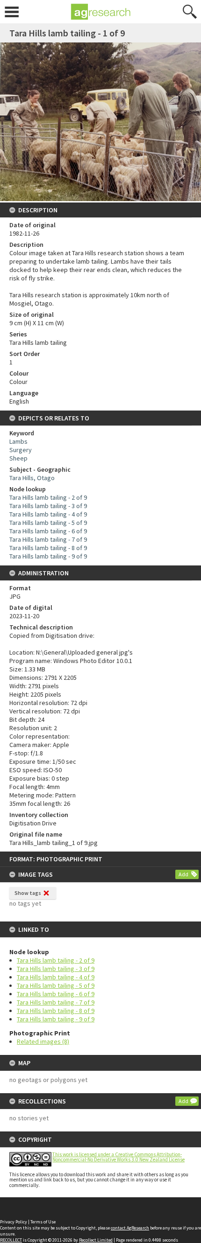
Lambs (18, 441)
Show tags (27, 892)
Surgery (20, 450)
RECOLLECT (11, 1240)
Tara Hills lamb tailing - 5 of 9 (55, 985)
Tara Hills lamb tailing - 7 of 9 (55, 1002)
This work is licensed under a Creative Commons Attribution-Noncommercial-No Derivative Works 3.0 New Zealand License (118, 1157)
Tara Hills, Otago (32, 478)
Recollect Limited (96, 1240)
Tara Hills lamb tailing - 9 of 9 (55, 1019)
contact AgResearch (130, 1228)
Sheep (18, 458)
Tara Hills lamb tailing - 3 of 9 (55, 968)
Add (183, 874)
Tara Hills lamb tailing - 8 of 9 (55, 1010)
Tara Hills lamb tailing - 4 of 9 (55, 977)
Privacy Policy (13, 1222)
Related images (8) (43, 1041)
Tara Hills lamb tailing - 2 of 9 (55, 960)
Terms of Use (43, 1222)
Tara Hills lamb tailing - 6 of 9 (55, 994)
